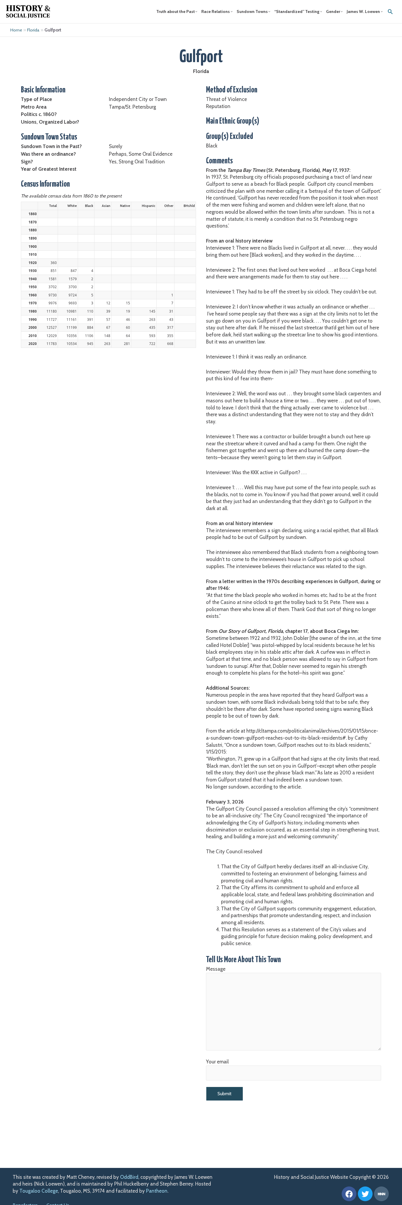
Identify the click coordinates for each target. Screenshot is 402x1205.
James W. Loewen (363, 11)
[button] (390, 11)
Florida (33, 30)
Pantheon (156, 1191)
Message (215, 969)
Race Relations (215, 11)
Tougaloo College (38, 1191)
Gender (333, 11)
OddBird (129, 1177)
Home (16, 30)
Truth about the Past (175, 11)
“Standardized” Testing (296, 11)
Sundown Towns (252, 11)
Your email (217, 1062)
